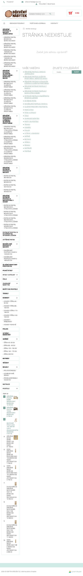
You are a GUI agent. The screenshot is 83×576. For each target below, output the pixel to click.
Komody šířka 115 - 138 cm (11, 311)
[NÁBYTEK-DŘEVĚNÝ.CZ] (16, 14)
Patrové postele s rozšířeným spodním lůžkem (10, 233)
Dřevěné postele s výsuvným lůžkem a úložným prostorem (7, 119)
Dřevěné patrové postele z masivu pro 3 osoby (8, 199)
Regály (6, 367)
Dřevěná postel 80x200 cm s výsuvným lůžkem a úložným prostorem (11, 140)
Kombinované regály (9, 374)
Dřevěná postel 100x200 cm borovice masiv (10, 51)
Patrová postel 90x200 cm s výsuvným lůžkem (11, 226)
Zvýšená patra (9, 240)
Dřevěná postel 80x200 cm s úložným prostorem (10, 92)
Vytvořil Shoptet (76, 571)
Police (5, 329)
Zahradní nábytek (6, 284)
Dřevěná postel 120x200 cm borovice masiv (10, 58)
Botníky (6, 358)
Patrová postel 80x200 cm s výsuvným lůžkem (11, 213)
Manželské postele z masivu (7, 245)
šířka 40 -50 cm (9, 342)
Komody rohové (10, 324)
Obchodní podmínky (17, 23)
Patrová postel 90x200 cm (10, 190)
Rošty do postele (10, 289)
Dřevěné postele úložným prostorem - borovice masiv (8, 74)
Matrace (6, 384)
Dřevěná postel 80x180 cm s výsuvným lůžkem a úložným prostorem (11, 130)
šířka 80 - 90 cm (9, 345)
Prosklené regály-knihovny (11, 379)
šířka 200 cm (8, 354)
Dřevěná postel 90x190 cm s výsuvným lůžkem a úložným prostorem (11, 150)
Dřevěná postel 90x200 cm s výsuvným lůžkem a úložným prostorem (11, 160)
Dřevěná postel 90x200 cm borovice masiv (10, 45)
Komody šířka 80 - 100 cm (10, 306)
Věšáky (6, 363)
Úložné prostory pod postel (10, 265)
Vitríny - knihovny (7, 334)
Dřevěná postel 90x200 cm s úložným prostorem (10, 108)
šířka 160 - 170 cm (10, 351)
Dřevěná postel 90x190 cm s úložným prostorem (10, 100)
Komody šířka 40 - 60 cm (10, 302)
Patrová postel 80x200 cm (10, 181)
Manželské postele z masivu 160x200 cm (10, 252)
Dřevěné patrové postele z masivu (7, 170)
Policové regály (10, 370)
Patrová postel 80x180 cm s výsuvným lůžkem (11, 207)
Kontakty (54, 23)
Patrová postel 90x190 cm (10, 186)
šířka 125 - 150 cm (10, 348)
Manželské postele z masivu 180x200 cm (10, 258)
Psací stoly (8, 270)
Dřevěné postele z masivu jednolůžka (8, 31)
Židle (5, 279)
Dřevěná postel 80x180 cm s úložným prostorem (10, 84)
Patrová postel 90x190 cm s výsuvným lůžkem (11, 219)
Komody (6, 298)
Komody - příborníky (8, 320)
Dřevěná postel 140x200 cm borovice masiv (10, 64)
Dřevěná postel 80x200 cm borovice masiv (10, 39)
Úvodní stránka (4, 23)
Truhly (6, 293)
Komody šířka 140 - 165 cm (11, 316)
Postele (6, 388)
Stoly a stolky (9, 275)
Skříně (5, 339)
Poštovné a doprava (37, 23)
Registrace (51, 4)
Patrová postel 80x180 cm (10, 176)
